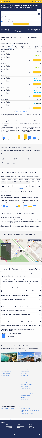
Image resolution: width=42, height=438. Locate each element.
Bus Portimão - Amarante (5, 373)
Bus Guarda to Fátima (24, 375)
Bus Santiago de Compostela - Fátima (27, 393)
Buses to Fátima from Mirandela (26, 384)
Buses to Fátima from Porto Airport (27, 413)
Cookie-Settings (20, 426)
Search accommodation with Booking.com (9, 21)
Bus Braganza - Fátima (25, 369)
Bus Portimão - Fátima (25, 390)
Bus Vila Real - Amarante (5, 375)
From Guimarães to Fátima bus (26, 377)
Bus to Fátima (20, 419)
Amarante (32, 240)
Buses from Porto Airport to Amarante (7, 408)
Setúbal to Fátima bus (25, 397)
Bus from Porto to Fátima (25, 391)
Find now (37, 60)
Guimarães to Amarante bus (6, 369)
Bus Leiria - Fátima (24, 380)
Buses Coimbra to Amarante (6, 367)
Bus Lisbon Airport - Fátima (25, 408)
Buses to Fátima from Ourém (26, 388)
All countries (32, 427)
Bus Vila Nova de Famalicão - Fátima (27, 402)
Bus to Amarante (15, 419)
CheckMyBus (2, 419)
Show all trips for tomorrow (21, 111)
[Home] (5, 1)
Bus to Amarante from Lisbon (6, 371)
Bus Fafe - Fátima (24, 373)
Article (30, 426)
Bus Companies (9, 427)
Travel (18, 427)
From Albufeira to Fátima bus (26, 367)
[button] (21, 250)
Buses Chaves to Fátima (25, 371)
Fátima (38, 240)
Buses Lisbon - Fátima (25, 382)
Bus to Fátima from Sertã (25, 395)
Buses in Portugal (8, 419)
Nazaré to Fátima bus (24, 386)
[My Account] (32, 1)
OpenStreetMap (36, 261)
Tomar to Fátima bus (24, 401)
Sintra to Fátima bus (24, 399)
